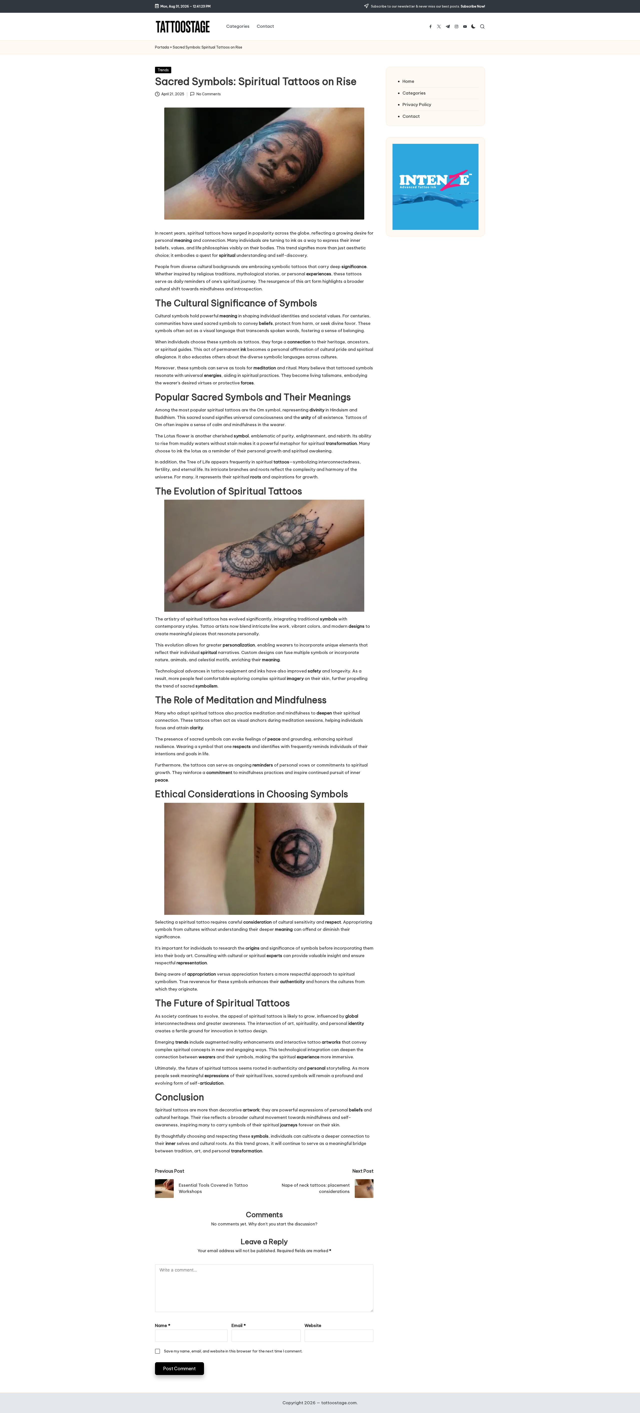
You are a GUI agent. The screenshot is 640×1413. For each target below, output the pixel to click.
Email (239, 1325)
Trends (163, 70)
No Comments (208, 94)
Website (312, 1325)
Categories (414, 93)
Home (408, 81)
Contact (411, 116)
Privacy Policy (416, 104)
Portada (162, 47)
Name (162, 1325)
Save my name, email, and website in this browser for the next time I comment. (233, 1351)
